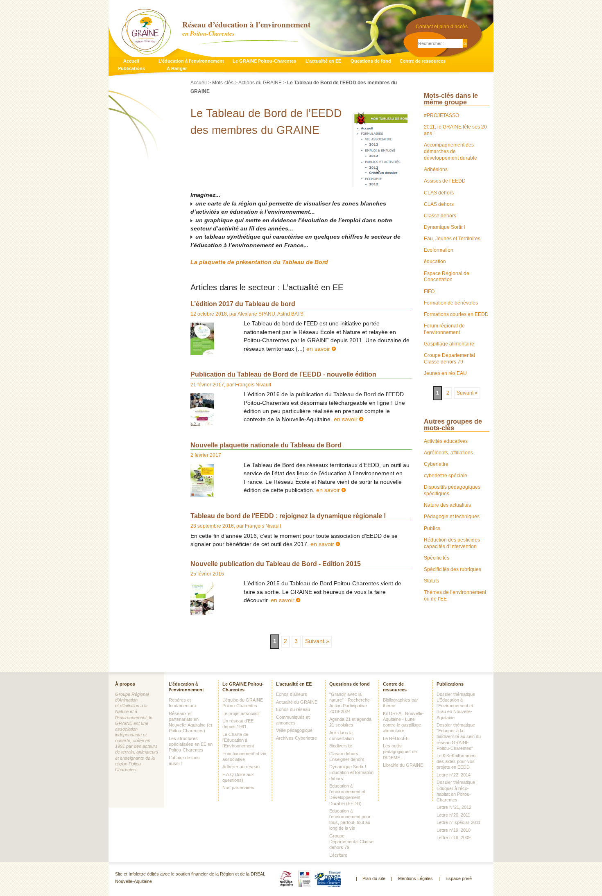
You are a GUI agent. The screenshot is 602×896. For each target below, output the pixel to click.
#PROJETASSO (441, 115)
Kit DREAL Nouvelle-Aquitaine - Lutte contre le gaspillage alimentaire (403, 722)
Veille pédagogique (294, 730)
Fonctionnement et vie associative (244, 756)
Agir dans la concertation (341, 735)
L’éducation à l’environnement (191, 61)
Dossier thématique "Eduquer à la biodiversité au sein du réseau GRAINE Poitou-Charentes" (459, 736)
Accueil (131, 61)
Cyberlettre (436, 464)
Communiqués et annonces (293, 720)
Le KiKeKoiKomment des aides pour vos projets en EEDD (457, 761)
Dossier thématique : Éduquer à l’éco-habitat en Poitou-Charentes (457, 791)
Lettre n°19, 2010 (454, 830)
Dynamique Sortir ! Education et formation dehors (351, 772)
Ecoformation (438, 250)
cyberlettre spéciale (445, 475)
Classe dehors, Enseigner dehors (346, 756)
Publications (131, 68)
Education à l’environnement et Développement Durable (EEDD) (347, 794)
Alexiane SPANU (256, 314)
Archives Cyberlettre (296, 738)
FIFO (429, 291)
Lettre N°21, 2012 (454, 807)
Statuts (431, 581)
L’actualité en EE (323, 61)
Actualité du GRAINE (296, 702)
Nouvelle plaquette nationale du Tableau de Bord (266, 445)
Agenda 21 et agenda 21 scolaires (350, 722)
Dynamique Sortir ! (444, 227)
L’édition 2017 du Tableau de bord (242, 303)
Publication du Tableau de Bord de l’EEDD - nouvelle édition (283, 374)
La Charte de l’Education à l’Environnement (238, 740)
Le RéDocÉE (396, 738)
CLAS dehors (439, 193)
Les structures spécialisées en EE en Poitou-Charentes (191, 744)
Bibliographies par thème (400, 702)
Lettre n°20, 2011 (453, 814)
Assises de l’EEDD (445, 181)
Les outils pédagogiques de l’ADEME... (400, 751)
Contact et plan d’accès (442, 26)
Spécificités (436, 558)
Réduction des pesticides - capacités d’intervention (453, 543)
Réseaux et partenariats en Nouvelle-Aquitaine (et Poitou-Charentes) (190, 722)
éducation (435, 261)
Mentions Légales (415, 878)
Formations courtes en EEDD (456, 314)
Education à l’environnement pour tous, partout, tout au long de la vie (350, 819)
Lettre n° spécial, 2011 (458, 822)
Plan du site (373, 878)
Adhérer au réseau (241, 766)
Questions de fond (371, 61)
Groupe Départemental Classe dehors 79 (449, 358)
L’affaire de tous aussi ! (184, 760)
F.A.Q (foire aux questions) (238, 777)
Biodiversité (340, 745)
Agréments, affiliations (448, 453)
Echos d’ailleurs (291, 694)
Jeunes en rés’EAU (445, 373)
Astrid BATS (290, 314)
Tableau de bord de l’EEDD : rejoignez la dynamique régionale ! (288, 515)
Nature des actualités (447, 505)
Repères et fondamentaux (183, 702)
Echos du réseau (293, 709)
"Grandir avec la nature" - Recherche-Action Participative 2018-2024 (350, 703)
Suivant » (317, 641)
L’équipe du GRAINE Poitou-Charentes (242, 702)
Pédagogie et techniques (452, 516)
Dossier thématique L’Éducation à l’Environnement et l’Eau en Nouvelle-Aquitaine (456, 706)
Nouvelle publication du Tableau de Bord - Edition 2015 (275, 563)
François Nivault (253, 385)
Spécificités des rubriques (452, 569)
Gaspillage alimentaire (449, 344)
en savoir (319, 349)
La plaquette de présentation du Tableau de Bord (259, 262)
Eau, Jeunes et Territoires (452, 238)
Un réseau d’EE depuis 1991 (237, 723)
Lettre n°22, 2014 (454, 774)
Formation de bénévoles (451, 303)
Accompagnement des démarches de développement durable (450, 151)
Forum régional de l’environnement (444, 329)
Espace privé (459, 878)
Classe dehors (440, 216)
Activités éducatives (446, 441)
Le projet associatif (241, 713)
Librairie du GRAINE (403, 765)
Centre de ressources (423, 61)
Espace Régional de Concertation (446, 277)
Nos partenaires (238, 787)
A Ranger (177, 68)
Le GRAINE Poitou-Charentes (264, 61)
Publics (432, 528)
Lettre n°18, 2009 (454, 837)
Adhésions (436, 169)
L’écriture (338, 855)
